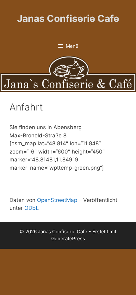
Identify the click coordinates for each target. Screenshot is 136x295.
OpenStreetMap (57, 200)
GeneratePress (68, 238)
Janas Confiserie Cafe (68, 18)
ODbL (31, 208)
